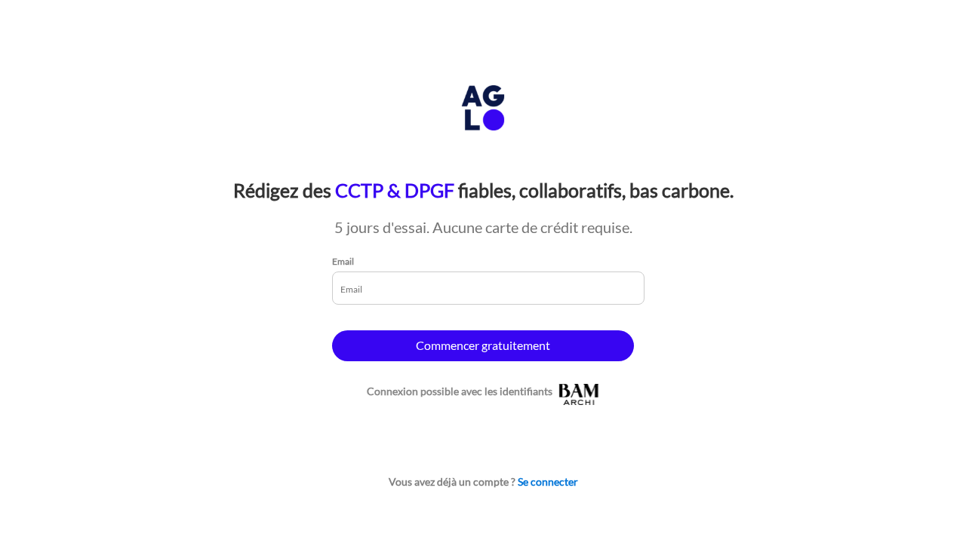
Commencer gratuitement (483, 345)
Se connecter (548, 481)
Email (343, 261)
